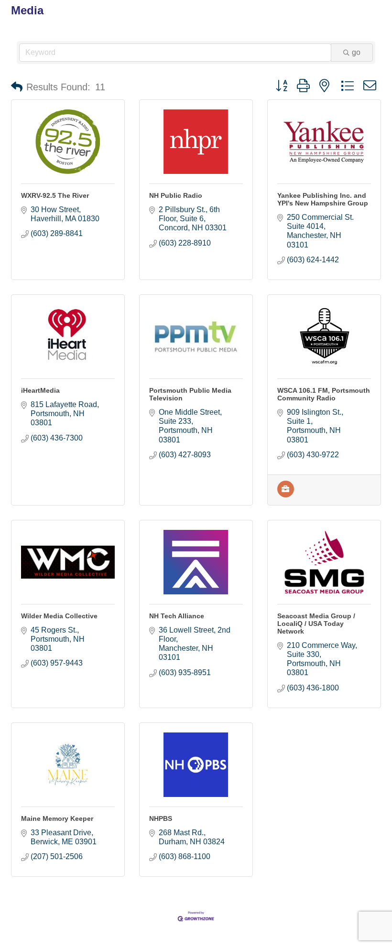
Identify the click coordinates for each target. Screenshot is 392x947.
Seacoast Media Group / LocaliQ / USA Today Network (316, 623)
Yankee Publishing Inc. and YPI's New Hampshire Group (322, 199)
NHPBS (160, 818)
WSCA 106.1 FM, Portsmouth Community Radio (323, 394)
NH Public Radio (175, 195)
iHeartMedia (40, 390)
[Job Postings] (285, 495)
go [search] (356, 52)
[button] (16, 87)
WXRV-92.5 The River (55, 195)
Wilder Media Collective (59, 616)
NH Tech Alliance (176, 616)
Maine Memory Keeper (57, 818)
